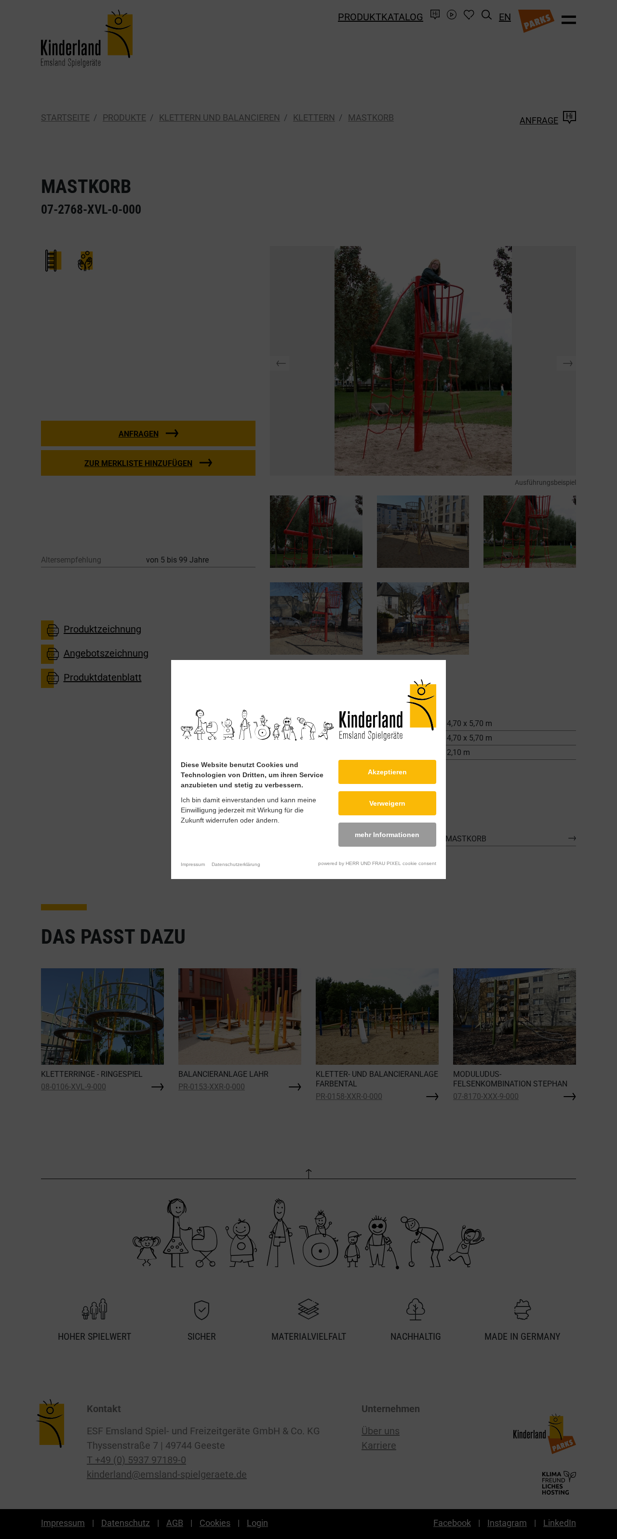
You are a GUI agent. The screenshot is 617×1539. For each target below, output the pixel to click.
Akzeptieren (387, 772)
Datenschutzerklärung (236, 864)
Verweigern (387, 803)
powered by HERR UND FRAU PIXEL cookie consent (377, 863)
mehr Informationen (387, 834)
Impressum (193, 864)
